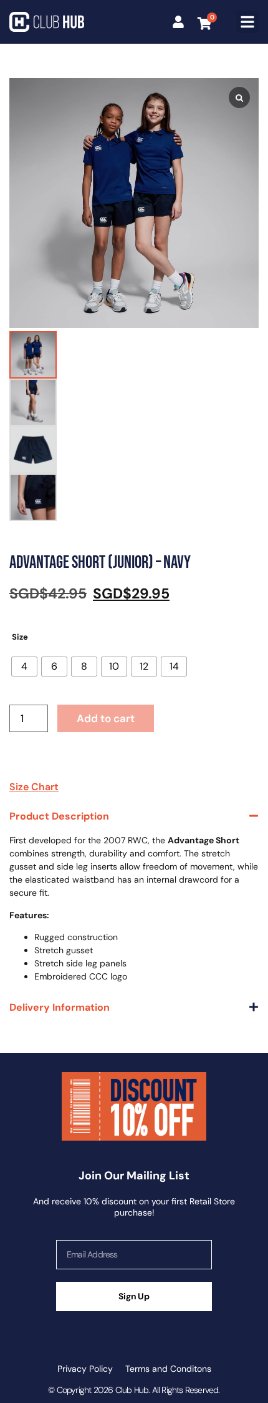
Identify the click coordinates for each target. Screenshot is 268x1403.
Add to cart (106, 718)
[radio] (24, 666)
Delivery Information (59, 1007)
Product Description (59, 816)
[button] (247, 22)
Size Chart (34, 786)
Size (20, 637)
